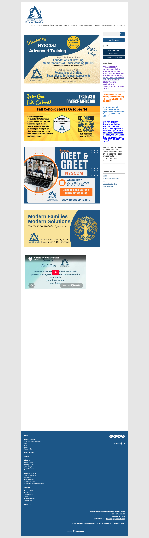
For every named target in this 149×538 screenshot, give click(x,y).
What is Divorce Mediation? (111, 178)
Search (122, 34)
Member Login (114, 40)
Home (105, 176)
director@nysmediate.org (115, 519)
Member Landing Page (110, 184)
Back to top (117, 443)
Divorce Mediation (108, 186)
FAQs (104, 181)
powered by (69, 531)
